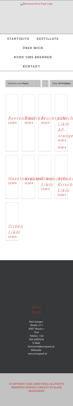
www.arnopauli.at (37, 353)
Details (14, 112)
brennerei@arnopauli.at (41, 346)
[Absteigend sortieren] (45, 83)
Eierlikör (35, 118)
